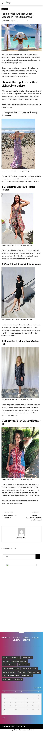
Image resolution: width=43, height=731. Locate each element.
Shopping (16, 638)
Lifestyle (26, 640)
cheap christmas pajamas (11, 668)
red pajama (18, 679)
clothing (5, 657)
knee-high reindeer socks (11, 675)
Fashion (26, 638)
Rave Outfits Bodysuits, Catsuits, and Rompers (34, 517)
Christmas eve (23, 665)
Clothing (4, 9)
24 (4, 709)
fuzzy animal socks (33, 672)
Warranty (6, 661)
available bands (27, 657)
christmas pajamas (9, 672)
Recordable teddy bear (19, 661)
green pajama (7, 679)
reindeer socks (27, 675)
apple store (15, 657)
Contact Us (5, 638)
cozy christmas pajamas (29, 668)
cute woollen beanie (9, 665)
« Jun (3, 717)
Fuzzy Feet (21, 672)
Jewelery (16, 640)
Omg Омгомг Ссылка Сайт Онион (21, 730)
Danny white (6, 21)
